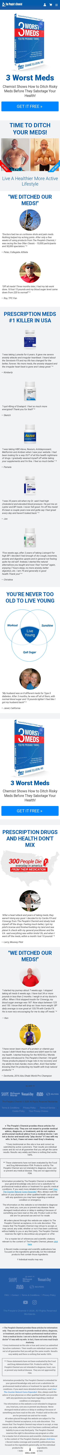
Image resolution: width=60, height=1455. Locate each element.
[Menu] (56, 5)
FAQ (6, 1294)
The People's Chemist (14, 1310)
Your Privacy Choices (38, 1110)
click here (50, 1439)
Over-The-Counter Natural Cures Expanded (30, 1190)
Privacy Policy (29, 1107)
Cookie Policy (18, 1110)
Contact (15, 1294)
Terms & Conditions (10, 1107)
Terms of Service (47, 1107)
